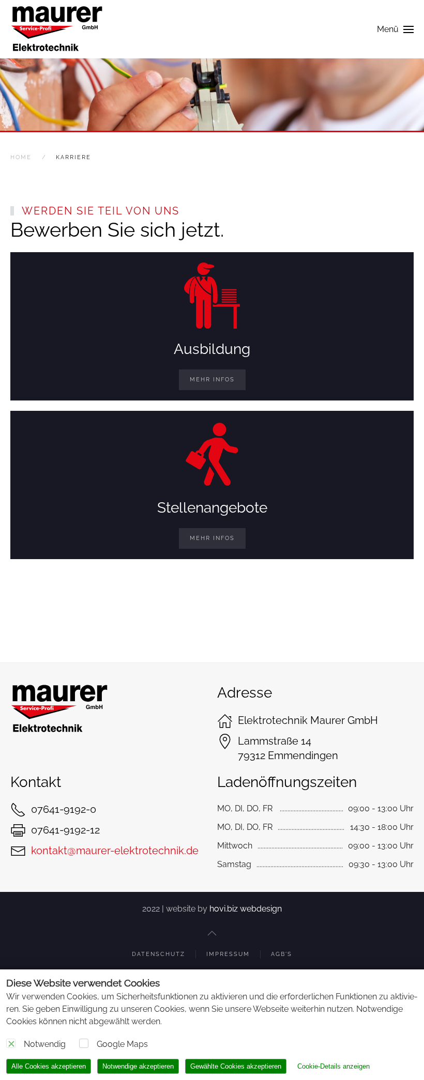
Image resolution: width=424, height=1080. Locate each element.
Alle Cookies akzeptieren (48, 1066)
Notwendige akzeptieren (138, 1066)
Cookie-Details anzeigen (333, 1066)
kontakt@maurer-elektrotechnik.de (115, 850)
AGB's (281, 954)
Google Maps (122, 1044)
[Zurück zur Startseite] (56, 29)
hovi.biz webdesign (245, 909)
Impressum (228, 954)
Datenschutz (158, 954)
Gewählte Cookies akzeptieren (235, 1066)
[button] (395, 29)
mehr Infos (212, 379)
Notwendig (45, 1044)
